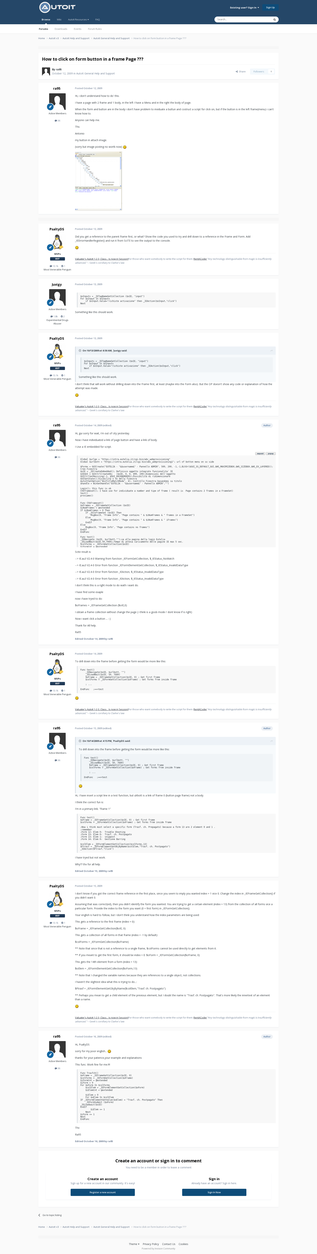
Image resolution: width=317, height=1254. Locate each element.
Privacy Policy (151, 1244)
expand (260, 453)
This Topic (260, 19)
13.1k (55, 266)
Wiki (59, 19)
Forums (43, 28)
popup (271, 453)
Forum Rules (95, 28)
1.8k (55, 316)
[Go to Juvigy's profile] (57, 297)
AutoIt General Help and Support (95, 73)
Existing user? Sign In (244, 7)
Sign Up (270, 7)
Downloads (61, 28)
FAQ (97, 19)
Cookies (183, 1244)
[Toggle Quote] (80, 350)
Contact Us (168, 1244)
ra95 (59, 69)
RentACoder (200, 258)
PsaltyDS (56, 229)
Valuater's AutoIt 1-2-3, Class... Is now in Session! (101, 258)
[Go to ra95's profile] (46, 71)
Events (77, 28)
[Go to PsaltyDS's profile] (57, 242)
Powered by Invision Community (158, 1248)
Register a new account (103, 1192)
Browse (46, 19)
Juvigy (57, 284)
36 (58, 120)
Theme (133, 1244)
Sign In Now (214, 1192)
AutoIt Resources (78, 19)
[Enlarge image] (125, 146)
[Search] (275, 19)
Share (242, 71)
